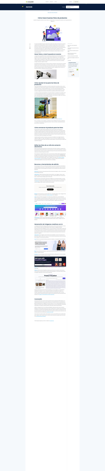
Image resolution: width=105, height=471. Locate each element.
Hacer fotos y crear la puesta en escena (72, 46)
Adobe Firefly (36, 234)
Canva (35, 196)
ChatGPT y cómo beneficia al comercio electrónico (46, 294)
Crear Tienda (76, 1)
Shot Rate (36, 254)
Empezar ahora (50, 189)
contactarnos (52, 320)
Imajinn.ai (35, 270)
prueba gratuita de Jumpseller (41, 316)
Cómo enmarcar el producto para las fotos (73, 51)
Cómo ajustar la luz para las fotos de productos (73, 48)
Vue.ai (35, 239)
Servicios (47, 1)
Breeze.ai (35, 267)
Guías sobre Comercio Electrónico (70, 7)
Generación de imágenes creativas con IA (73, 58)
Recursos (51, 1)
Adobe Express (36, 174)
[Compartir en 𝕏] (30, 46)
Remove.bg (36, 171)
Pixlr (35, 178)
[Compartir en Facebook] (30, 44)
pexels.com (60, 118)
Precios (56, 1)
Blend (35, 251)
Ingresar (70, 1)
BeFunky (35, 193)
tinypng (59, 157)
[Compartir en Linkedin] (30, 48)
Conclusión (69, 60)
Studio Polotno (36, 217)
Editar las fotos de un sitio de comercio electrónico (72, 54)
